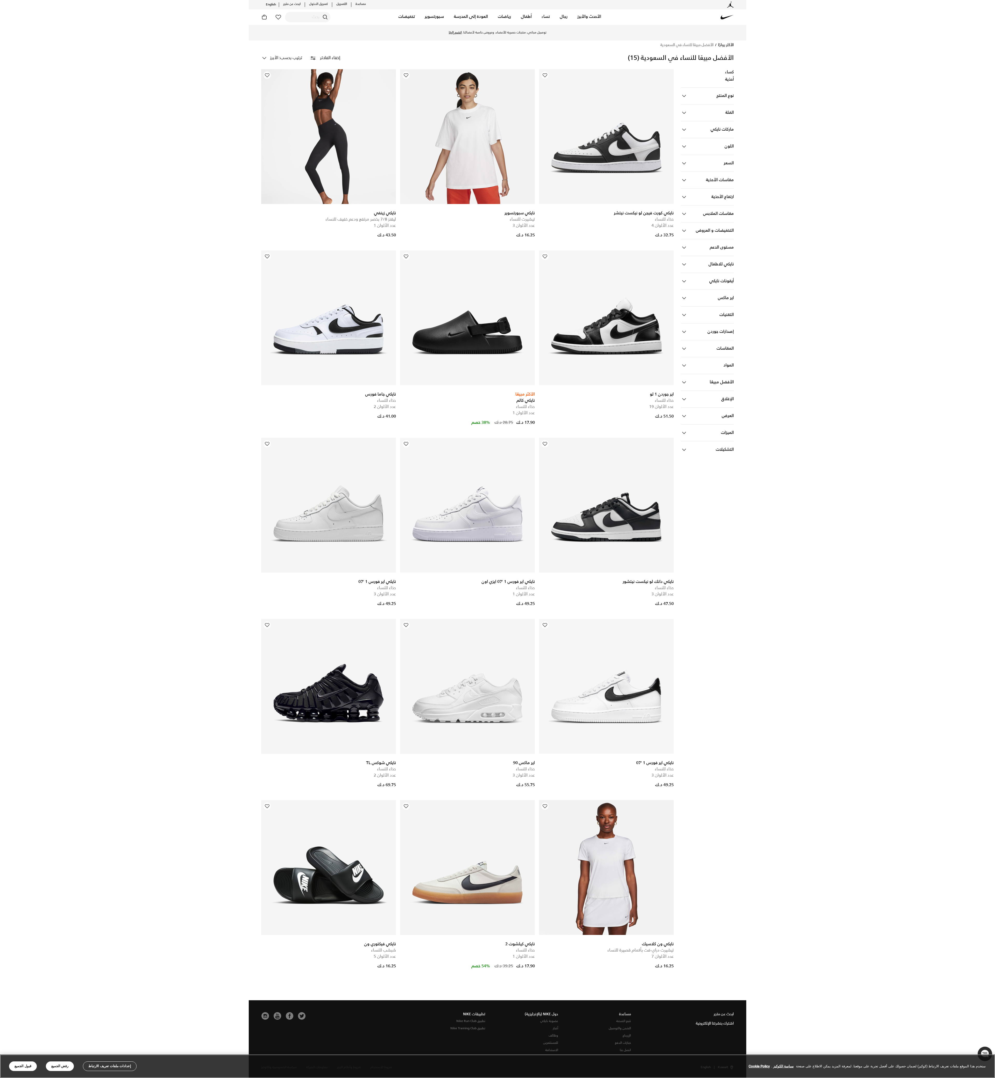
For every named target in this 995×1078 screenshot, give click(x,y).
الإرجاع (627, 1035)
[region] (497, 1066)
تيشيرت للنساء (522, 219)
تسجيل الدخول (318, 4)
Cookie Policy (759, 1066)
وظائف (553, 1035)
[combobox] (307, 17)
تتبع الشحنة (623, 1021)
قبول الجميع (23, 1065)
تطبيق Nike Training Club (467, 1028)
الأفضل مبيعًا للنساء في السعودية (687, 45)
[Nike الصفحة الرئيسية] (727, 17)
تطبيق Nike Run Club (470, 1021)
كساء (729, 72)
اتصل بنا (625, 1050)
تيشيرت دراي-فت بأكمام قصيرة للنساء (640, 950)
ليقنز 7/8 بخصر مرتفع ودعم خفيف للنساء (360, 219)
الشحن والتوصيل (620, 1028)
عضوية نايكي (549, 1021)
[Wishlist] (545, 75)
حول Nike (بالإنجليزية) (541, 1014)
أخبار (555, 1028)
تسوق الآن (464, 32)
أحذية (729, 79)
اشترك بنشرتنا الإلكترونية (715, 1023)
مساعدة (361, 4)
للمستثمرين (550, 1042)
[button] (589, 17)
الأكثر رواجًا (725, 45)
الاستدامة (551, 1050)
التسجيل (341, 4)
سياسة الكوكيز (783, 1066)
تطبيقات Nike (474, 1014)
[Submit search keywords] (325, 17)
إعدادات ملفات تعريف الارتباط (109, 1065)
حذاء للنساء (664, 219)
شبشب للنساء (383, 950)
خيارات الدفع (623, 1042)
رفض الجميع (60, 1065)
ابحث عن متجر (292, 4)
